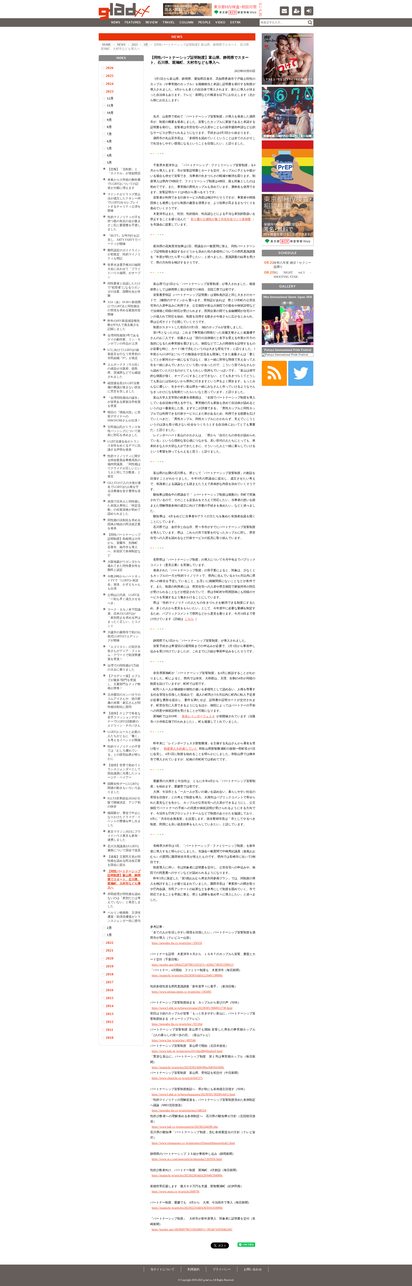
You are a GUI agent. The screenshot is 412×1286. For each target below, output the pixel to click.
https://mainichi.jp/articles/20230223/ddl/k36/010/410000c (187, 1207)
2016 (110, 990)
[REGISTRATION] (296, 10)
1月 (109, 935)
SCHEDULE (287, 252)
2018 (110, 974)
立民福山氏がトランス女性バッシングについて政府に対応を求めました (124, 431)
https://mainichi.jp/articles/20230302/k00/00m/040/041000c (188, 1067)
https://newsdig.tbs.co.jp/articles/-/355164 (177, 1024)
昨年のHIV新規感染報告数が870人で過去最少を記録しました (124, 325)
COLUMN (186, 22)
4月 (109, 155)
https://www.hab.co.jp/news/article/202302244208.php (185, 1126)
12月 (110, 98)
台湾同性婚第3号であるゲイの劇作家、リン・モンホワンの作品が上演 (124, 339)
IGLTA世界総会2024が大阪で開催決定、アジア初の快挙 (124, 802)
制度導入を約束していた (180, 748)
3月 (146, 44)
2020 (110, 958)
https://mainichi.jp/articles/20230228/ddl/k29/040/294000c (187, 1175)
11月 (110, 105)
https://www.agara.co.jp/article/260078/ (176, 1191)
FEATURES (133, 22)
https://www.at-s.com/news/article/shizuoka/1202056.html (187, 1159)
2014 (110, 1006)
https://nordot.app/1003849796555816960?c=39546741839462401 (192, 1229)
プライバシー (222, 1269)
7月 (109, 134)
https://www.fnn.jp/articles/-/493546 (174, 1040)
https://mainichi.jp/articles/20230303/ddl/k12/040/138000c (187, 975)
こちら (189, 619)
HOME (106, 44)
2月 (109, 928)
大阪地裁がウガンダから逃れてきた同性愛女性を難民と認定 (124, 566)
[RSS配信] (274, 373)
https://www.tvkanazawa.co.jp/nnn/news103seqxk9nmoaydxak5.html (193, 1143)
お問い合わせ (253, 1269)
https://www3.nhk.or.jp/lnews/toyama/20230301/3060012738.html (192, 1008)
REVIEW (151, 22)
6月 (109, 141)
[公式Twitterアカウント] (300, 373)
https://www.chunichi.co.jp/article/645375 (177, 1078)
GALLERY (108, 31)
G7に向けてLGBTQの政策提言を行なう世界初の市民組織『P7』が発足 (124, 354)
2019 (110, 966)
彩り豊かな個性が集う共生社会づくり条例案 (221, 219)
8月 (109, 127)
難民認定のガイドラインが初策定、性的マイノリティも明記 (124, 254)
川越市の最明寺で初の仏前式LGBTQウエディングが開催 (124, 636)
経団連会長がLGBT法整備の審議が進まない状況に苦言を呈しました (124, 387)
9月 (109, 120)
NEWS (115, 22)
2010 (110, 1038)
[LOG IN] (308, 10)
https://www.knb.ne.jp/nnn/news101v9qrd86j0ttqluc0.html (187, 1051)
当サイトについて (162, 1269)
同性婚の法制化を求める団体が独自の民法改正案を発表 (124, 524)
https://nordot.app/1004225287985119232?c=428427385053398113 (192, 964)
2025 (110, 76)
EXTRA (235, 22)
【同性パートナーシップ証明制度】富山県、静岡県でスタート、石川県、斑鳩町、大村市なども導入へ (124, 879)
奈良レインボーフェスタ (198, 716)
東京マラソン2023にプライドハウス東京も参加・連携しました (124, 835)
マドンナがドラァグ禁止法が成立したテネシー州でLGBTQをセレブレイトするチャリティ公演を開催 (124, 202)
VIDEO (220, 22)
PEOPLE (204, 22)
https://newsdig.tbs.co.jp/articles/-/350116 (177, 943)
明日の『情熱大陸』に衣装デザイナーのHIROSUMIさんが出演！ (124, 416)
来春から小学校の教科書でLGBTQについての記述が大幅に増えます (124, 184)
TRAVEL (168, 22)
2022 (110, 943)
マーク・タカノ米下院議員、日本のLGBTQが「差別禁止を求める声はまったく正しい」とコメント (124, 617)
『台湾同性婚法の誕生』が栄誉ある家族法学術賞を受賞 (124, 402)
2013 (110, 1014)
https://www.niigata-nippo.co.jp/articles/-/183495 (181, 991)
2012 (110, 1022)
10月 (110, 112)
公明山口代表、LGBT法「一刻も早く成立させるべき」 (124, 599)
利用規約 (194, 1269)
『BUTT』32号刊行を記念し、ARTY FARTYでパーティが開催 (124, 239)
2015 (110, 998)
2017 (110, 982)
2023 (135, 44)
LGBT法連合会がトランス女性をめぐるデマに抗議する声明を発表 (124, 445)
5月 (109, 148)
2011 (109, 1030)
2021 (110, 950)
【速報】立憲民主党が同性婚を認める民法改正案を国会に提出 (124, 860)
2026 (110, 68)
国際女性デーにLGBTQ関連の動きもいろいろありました (124, 788)
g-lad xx (125, 11)
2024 (110, 84)
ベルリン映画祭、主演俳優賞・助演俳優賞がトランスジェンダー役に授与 (124, 916)
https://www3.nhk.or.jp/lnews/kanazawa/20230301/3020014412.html (193, 1094)
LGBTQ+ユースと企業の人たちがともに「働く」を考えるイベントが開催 (124, 736)
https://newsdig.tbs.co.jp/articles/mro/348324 (179, 1110)
